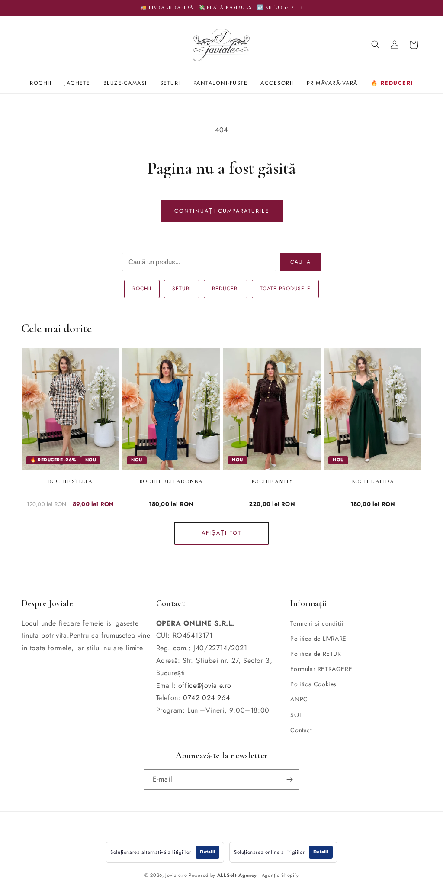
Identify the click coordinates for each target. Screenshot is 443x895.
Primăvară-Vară (332, 83)
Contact (300, 730)
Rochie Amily (272, 481)
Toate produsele (285, 288)
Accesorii (277, 83)
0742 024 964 (206, 698)
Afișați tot (221, 533)
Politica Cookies (313, 684)
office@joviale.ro (204, 686)
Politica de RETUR (315, 653)
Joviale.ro (176, 875)
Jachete (77, 83)
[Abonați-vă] (289, 779)
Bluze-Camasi (125, 83)
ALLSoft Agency (237, 875)
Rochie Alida (373, 481)
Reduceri (225, 288)
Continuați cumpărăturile (221, 211)
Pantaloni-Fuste (220, 83)
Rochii (40, 83)
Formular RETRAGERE (321, 669)
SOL (296, 714)
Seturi (170, 83)
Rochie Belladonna (171, 481)
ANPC (299, 699)
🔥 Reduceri (392, 83)
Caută (300, 262)
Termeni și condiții (316, 623)
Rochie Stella (70, 481)
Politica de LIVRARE (318, 638)
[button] (375, 44)
